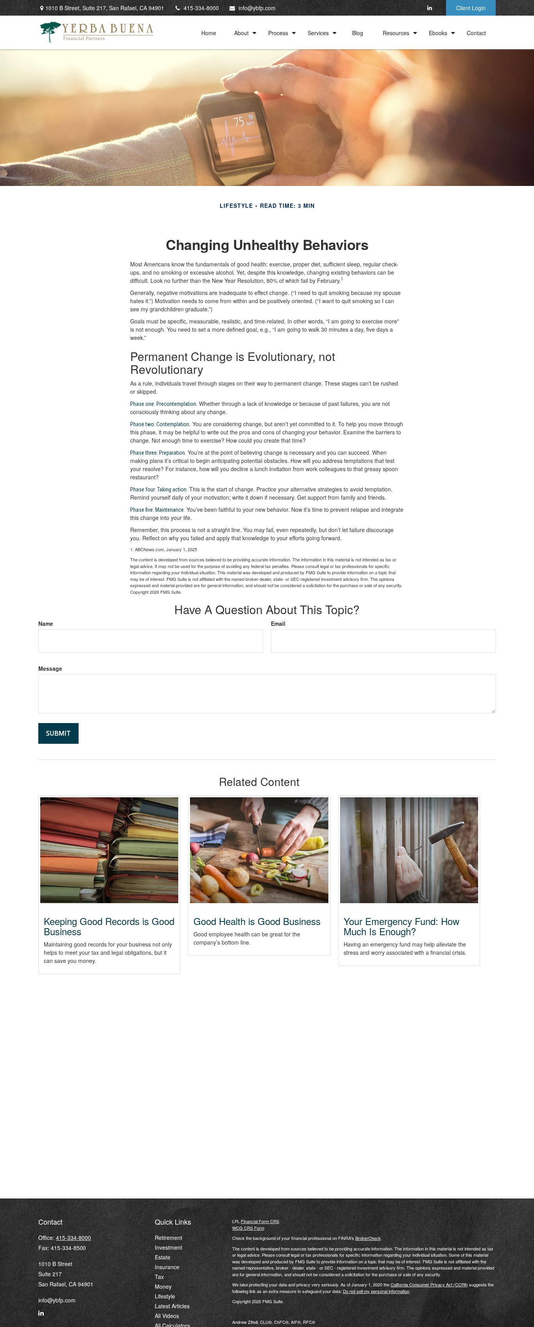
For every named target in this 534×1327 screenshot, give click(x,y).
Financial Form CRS (260, 1221)
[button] (208, 32)
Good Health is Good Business (257, 921)
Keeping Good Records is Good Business (109, 926)
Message (50, 668)
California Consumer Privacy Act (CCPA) (429, 1284)
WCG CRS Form (248, 1228)
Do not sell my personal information (376, 1291)
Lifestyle (165, 1296)
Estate (162, 1257)
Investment (168, 1247)
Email (278, 623)
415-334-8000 (201, 8)
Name (45, 623)
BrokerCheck (368, 1238)
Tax (159, 1277)
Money (163, 1286)
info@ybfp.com (257, 8)
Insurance (167, 1267)
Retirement (168, 1237)
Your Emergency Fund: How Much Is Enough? (401, 926)
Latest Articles (172, 1306)
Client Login (471, 8)
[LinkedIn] (429, 8)
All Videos (167, 1316)
